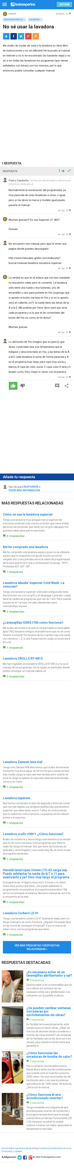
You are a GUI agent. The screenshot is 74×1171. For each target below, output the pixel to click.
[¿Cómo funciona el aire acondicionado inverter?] (37, 1112)
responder (31, 486)
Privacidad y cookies (12, 1151)
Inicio (4, 1148)
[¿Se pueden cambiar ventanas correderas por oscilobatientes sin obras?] (37, 1026)
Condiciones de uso (60, 1148)
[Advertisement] (37, 114)
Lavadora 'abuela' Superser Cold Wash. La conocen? (33, 584)
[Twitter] (19, 1157)
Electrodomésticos (13, 19)
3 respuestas (15, 676)
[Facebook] (24, 1157)
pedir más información (24, 490)
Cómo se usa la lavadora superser (28, 514)
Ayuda (28, 1148)
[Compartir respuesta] (66, 386)
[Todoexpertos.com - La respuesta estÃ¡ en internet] (23, 4)
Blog (35, 1148)
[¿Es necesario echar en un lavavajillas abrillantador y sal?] (37, 986)
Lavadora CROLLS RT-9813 (23, 658)
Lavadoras (34, 19)
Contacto (43, 1148)
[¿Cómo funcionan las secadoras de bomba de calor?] (37, 1070)
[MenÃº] (5, 4)
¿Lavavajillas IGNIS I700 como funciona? (33, 622)
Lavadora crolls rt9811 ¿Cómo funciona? (33, 834)
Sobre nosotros (16, 1148)
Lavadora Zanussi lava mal (22, 762)
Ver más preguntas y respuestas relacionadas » (37, 947)
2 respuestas (15, 536)
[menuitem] (13, 36)
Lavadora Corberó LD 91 (21, 913)
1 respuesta (14, 572)
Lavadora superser (17, 798)
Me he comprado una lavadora (25, 547)
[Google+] (29, 1157)
